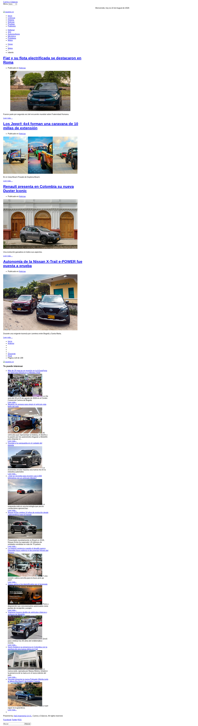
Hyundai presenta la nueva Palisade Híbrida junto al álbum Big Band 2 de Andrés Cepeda (28, 680)
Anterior (11, 343)
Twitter (14, 720)
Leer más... (12, 402)
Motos (10, 40)
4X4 (9, 32)
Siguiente (12, 354)
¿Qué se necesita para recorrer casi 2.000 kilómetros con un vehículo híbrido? (25, 477)
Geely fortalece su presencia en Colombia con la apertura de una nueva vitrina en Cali (27, 648)
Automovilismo (14, 34)
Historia (11, 20)
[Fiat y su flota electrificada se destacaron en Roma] (40, 110)
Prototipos (12, 38)
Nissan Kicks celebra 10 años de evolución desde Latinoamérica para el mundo (28, 514)
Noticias (11, 22)
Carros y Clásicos (10, 2)
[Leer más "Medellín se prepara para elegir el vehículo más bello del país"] (25, 433)
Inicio (10, 16)
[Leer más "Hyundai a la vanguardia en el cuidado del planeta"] (25, 468)
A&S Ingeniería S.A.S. (23, 716)
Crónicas (11, 18)
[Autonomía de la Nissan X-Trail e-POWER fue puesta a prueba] (40, 330)
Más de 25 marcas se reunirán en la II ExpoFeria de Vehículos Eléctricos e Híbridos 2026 (27, 372)
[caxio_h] (8, 12)
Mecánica (12, 36)
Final (10, 356)
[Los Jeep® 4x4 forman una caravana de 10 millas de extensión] (40, 173)
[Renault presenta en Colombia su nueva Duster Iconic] (40, 248)
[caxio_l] (8, 362)
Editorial (11, 30)
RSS (20, 720)
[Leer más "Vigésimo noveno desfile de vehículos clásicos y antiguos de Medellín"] (25, 639)
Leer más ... (8, 118)
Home (10, 44)
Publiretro (12, 26)
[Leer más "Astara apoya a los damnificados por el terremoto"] (25, 604)
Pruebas (11, 24)
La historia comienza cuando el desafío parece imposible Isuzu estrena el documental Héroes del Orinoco (28, 550)
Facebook (7, 720)
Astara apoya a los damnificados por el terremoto (27, 584)
